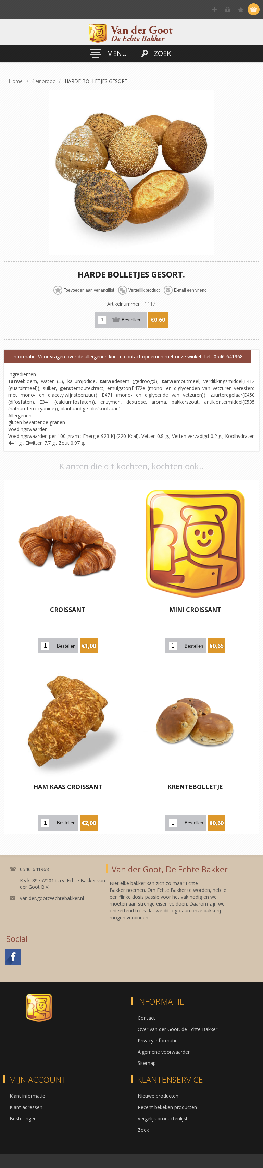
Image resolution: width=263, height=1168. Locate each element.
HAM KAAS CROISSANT (67, 787)
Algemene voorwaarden (164, 1051)
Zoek (143, 1130)
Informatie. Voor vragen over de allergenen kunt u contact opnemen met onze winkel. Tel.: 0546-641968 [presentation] (127, 356)
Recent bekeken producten (167, 1107)
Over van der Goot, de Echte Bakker (177, 1029)
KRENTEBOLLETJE (195, 787)
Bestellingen (23, 1118)
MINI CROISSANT (195, 609)
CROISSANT (67, 609)
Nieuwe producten (158, 1096)
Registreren (214, 9)
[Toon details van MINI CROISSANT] (195, 544)
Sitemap (147, 1063)
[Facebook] (13, 957)
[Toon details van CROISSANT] (68, 544)
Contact (146, 1018)
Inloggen (228, 9)
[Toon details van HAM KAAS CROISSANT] (68, 721)
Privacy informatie (158, 1040)
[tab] (127, 357)
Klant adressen (26, 1107)
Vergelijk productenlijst (163, 1118)
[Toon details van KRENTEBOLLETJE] (195, 721)
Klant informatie (27, 1096)
